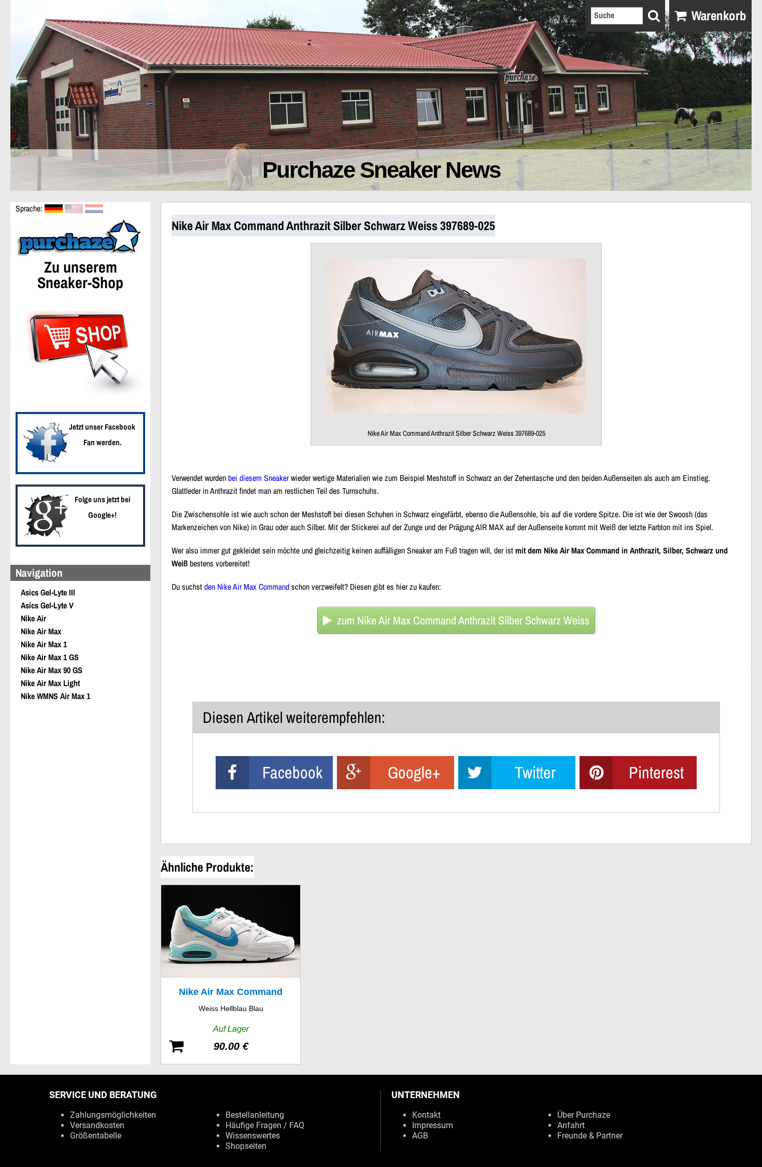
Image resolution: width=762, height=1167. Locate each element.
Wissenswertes (252, 1136)
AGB (420, 1136)
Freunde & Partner (590, 1136)
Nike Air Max (41, 631)
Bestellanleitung (254, 1115)
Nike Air (33, 618)
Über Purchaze (583, 1115)
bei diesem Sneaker (258, 477)
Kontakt (426, 1115)
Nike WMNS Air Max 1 (55, 696)
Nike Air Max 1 (44, 644)
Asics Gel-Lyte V (47, 605)
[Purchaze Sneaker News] (80, 255)
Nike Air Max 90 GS (51, 670)
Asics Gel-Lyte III (48, 592)
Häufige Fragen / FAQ (264, 1125)
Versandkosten (97, 1125)
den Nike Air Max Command (246, 586)
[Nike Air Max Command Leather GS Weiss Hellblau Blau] (230, 974)
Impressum (432, 1125)
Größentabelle (95, 1136)
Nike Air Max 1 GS (50, 657)
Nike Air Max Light (50, 683)
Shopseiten (245, 1146)
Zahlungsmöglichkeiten (113, 1115)
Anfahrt (571, 1125)
